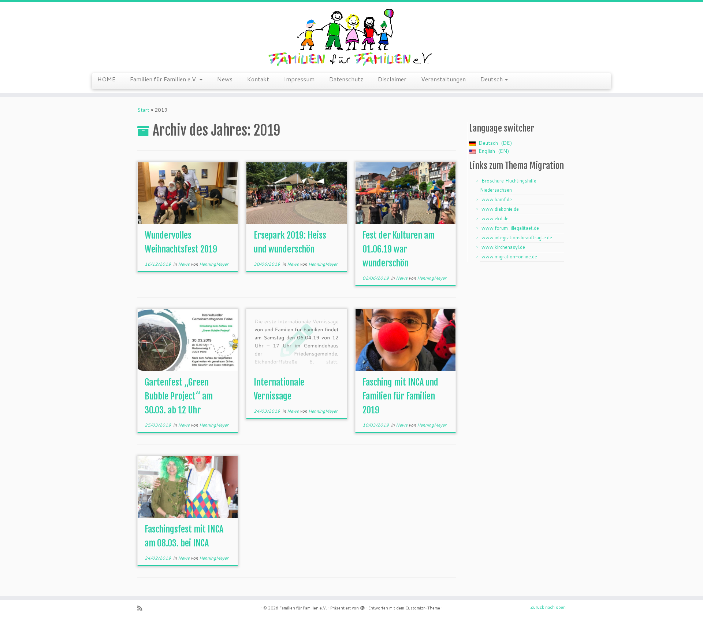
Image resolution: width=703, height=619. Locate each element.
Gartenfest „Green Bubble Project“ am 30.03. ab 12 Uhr (179, 396)
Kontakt (258, 79)
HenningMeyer (213, 264)
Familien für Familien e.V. (164, 79)
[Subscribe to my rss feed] (142, 608)
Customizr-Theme (422, 608)
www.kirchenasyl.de (503, 247)
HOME (106, 79)
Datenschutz (346, 79)
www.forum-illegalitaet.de (510, 228)
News (225, 79)
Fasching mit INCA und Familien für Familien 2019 (400, 396)
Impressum (299, 79)
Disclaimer (392, 79)
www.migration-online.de (509, 256)
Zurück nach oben (548, 607)
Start (143, 110)
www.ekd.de (495, 218)
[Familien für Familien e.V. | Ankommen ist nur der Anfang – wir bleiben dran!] (351, 36)
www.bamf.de (496, 199)
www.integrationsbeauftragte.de (516, 237)
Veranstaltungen (443, 79)
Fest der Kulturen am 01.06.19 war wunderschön (398, 249)
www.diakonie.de (500, 209)
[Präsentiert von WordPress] (362, 606)
